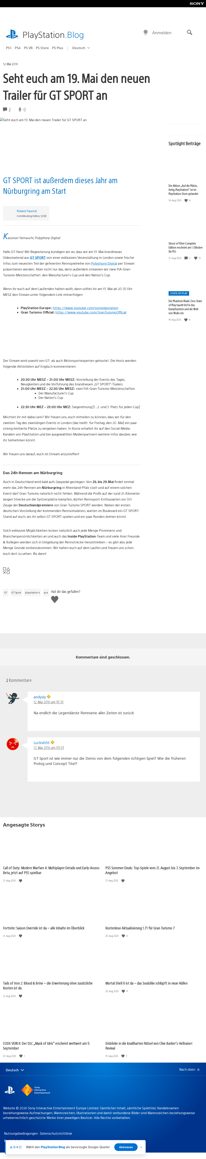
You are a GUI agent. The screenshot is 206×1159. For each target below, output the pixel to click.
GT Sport (16, 592)
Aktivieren (126, 1147)
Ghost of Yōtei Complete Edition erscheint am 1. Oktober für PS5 (186, 247)
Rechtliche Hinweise (19, 1141)
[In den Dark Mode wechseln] (145, 32)
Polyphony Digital (104, 263)
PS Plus (57, 48)
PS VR (28, 48)
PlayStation (53, 34)
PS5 (9, 48)
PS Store (42, 48)
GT (5, 592)
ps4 (46, 592)
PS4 (18, 48)
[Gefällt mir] (186, 200)
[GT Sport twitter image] (71, 335)
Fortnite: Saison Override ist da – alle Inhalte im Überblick (43, 928)
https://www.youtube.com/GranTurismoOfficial (90, 312)
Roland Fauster (27, 211)
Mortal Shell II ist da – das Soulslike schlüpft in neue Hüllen (146, 983)
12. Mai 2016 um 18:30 (49, 702)
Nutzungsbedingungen (21, 1133)
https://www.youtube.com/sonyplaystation (85, 308)
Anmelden (161, 32)
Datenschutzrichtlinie (56, 1133)
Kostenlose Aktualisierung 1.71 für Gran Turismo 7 (140, 928)
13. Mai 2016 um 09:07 (49, 747)
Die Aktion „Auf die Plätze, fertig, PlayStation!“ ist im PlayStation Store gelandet (183, 189)
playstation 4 (32, 592)
